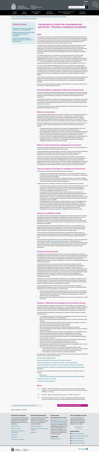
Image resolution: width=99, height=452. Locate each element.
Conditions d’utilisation (58, 423)
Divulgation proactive (56, 438)
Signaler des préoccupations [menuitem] (49, 12)
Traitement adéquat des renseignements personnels (25, 18)
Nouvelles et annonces (36, 426)
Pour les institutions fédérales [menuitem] (36, 12)
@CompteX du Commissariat (78, 443)
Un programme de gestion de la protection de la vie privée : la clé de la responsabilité (57, 362)
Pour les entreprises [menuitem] (24, 12)
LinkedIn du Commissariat (77, 440)
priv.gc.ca (64, 429)
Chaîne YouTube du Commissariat (79, 436)
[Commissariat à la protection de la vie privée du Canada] (26, 6)
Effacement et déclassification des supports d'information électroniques (54, 360)
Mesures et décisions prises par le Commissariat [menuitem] (66, 12)
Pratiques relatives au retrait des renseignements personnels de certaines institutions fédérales (62, 376)
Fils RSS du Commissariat (77, 438)
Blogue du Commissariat (77, 433)
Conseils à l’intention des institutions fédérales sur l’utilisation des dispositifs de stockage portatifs (22, 40)
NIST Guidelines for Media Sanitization (60, 241)
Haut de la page (82, 449)
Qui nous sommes (15, 426)
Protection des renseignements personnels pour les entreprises (51, 16)
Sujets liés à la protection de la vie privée (25, 16)
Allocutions (33, 432)
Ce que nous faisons (16, 428)
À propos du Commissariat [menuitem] (82, 12)
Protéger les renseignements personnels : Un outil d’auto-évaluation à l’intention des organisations (60, 364)
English (86, 1)
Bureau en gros (43, 375)
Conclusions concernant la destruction (46, 381)
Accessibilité (14, 434)
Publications (14, 437)
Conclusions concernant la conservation (46, 378)
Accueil (13, 16)
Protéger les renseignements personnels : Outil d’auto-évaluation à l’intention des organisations (23, 34)
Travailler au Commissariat (17, 439)
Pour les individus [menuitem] (15, 12)
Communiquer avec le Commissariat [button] (79, 427)
